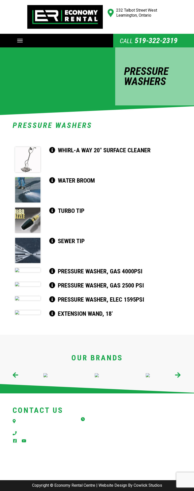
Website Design (113, 485)
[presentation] (16, 375)
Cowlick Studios (148, 485)
